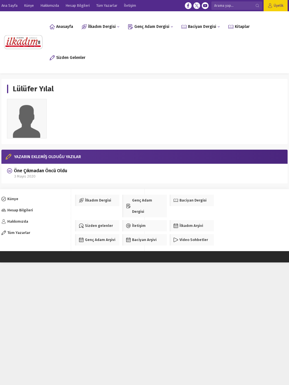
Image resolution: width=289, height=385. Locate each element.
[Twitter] (196, 5)
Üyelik (278, 5)
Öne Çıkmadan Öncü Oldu (40, 170)
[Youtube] (205, 5)
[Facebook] (188, 5)
